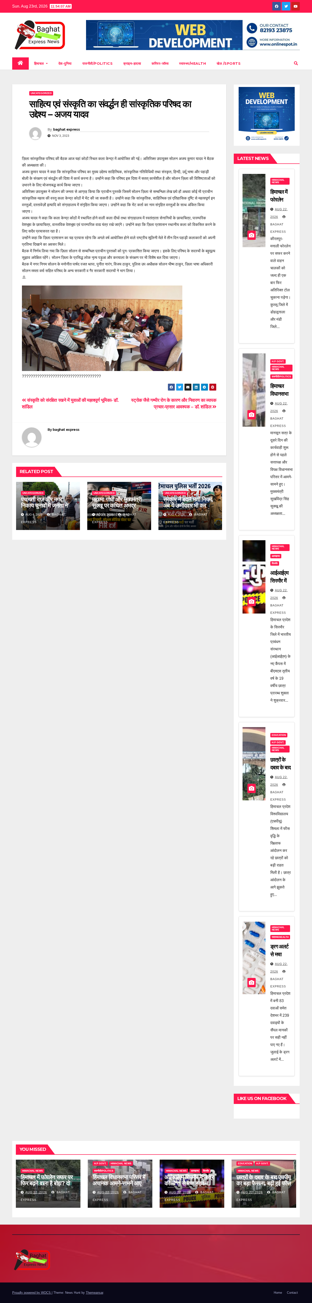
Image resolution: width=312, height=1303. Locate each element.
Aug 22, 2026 (36, 1192)
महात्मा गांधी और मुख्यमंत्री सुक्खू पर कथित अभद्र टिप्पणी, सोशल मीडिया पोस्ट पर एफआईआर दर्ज (118, 508)
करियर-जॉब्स (160, 63)
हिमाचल (39, 63)
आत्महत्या (276, 556)
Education (279, 735)
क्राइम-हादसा (132, 63)
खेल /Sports (229, 63)
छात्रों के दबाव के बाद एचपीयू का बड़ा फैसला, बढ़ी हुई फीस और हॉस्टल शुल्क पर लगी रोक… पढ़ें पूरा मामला (263, 1186)
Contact (292, 1292)
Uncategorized (41, 93)
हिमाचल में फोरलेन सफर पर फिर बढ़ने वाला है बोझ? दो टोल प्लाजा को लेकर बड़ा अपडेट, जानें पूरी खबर (46, 1186)
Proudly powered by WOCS (32, 1292)
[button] (296, 63)
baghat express (66, 129)
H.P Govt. (278, 361)
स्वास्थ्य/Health (192, 63)
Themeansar (94, 1292)
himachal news (278, 181)
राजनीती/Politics (97, 63)
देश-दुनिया (65, 63)
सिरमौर (275, 563)
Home (278, 1292)
